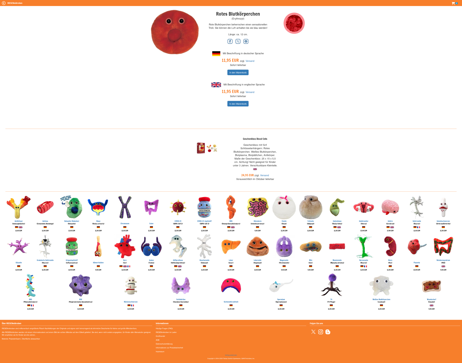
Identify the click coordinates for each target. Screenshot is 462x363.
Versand (250, 61)
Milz (310, 260)
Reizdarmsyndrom (443, 260)
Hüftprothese (178, 260)
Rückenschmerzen (131, 302)
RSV (80, 299)
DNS (230, 221)
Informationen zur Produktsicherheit (169, 347)
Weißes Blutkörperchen (381, 299)
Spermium (281, 299)
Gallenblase (337, 221)
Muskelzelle (337, 260)
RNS (30, 299)
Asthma (45, 221)
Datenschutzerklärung (164, 344)
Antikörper (19, 221)
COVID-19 (178, 221)
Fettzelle (311, 221)
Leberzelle (257, 260)
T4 (331, 299)
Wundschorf (431, 299)
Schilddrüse (180, 299)
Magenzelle (284, 260)
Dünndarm (257, 221)
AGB (157, 340)
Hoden (151, 260)
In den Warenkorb (238, 72)
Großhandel (160, 336)
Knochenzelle (204, 260)
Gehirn (390, 221)
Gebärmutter (363, 221)
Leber (231, 260)
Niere (390, 260)
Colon (151, 223)
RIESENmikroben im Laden (166, 332)
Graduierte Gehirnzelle (45, 260)
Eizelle (284, 221)
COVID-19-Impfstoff (204, 221)
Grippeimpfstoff (72, 260)
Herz (125, 260)
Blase (98, 221)
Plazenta (417, 262)
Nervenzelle (363, 260)
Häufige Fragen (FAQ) (164, 328)
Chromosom (125, 223)
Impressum (160, 351)
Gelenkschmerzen (443, 221)
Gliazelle (19, 262)
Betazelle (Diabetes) (71, 221)
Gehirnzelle (417, 221)
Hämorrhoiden (98, 262)
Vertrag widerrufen (231, 355)
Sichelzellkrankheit (231, 302)
